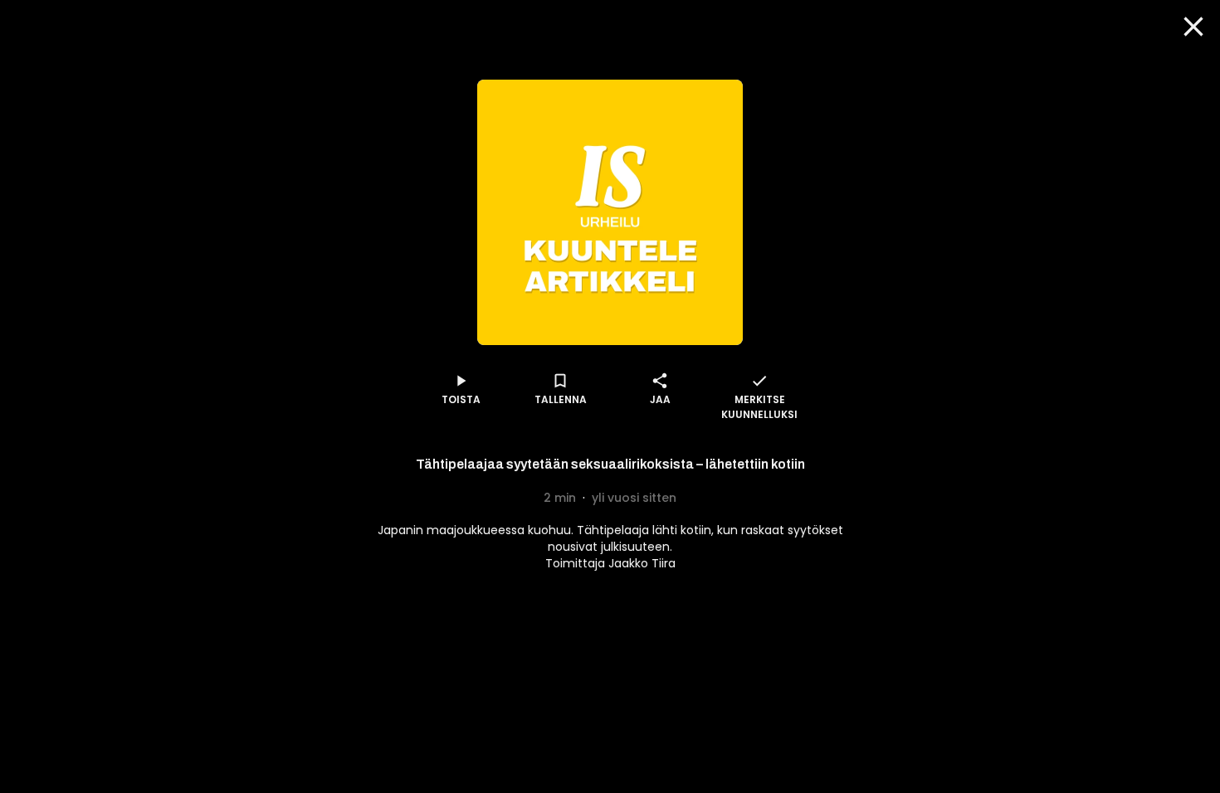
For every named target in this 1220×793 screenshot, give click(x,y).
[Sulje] (1193, 26)
